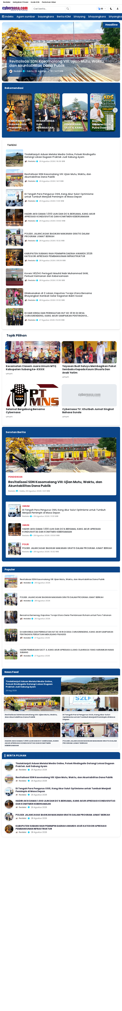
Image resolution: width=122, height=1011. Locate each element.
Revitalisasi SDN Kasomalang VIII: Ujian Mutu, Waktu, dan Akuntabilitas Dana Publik (55, 484)
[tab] (22, 143)
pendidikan (15, 476)
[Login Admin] (117, 8)
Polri (25, 544)
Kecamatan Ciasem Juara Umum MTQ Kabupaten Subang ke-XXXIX (31, 367)
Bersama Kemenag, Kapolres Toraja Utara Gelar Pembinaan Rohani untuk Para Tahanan (65, 615)
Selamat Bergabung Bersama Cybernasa (25, 410)
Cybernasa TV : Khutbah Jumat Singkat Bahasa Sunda (88, 410)
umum (26, 506)
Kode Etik (35, 2)
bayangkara (46, 16)
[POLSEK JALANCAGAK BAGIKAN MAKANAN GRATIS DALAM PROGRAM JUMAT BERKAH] (9, 816)
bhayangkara (97, 16)
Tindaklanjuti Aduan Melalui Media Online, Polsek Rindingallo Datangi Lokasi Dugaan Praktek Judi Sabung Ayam (29, 684)
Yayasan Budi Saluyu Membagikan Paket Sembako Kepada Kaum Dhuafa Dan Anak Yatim (89, 369)
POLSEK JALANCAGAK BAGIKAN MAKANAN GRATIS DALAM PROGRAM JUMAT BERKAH (67, 548)
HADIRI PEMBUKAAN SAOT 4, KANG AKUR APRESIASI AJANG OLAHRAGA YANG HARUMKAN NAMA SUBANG (67, 651)
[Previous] (6, 110)
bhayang (79, 16)
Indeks (9, 16)
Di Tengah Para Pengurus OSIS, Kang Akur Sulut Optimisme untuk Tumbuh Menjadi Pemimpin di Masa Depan (52, 61)
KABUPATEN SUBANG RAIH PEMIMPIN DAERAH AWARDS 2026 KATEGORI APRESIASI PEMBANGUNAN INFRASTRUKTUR (61, 827)
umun (25, 525)
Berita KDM (64, 16)
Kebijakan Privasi (20, 2)
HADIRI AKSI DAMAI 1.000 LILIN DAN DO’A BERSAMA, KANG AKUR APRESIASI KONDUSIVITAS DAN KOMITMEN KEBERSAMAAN (61, 530)
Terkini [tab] (12, 145)
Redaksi (6, 2)
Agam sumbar (26, 16)
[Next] (115, 110)
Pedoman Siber (49, 2)
